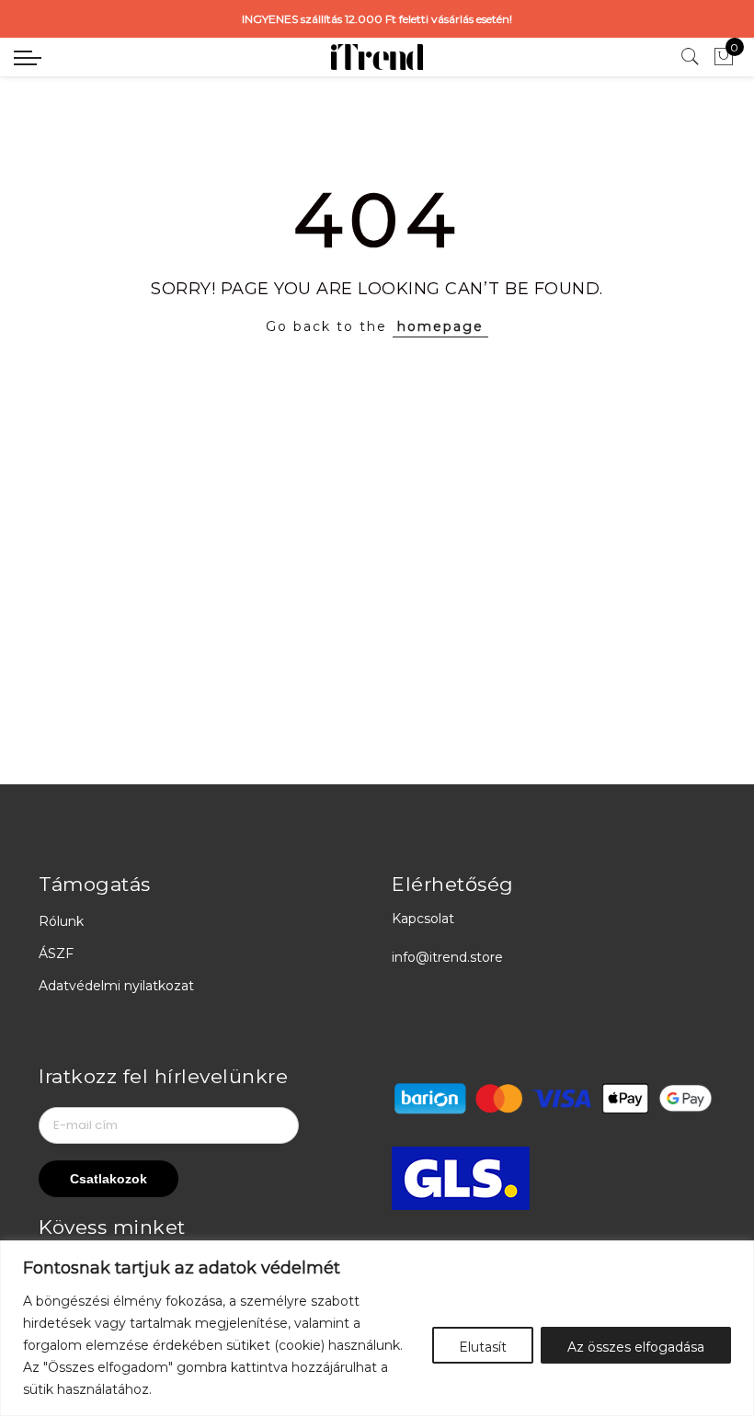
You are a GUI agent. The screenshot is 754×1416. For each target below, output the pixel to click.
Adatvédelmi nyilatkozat (116, 985)
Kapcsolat (423, 918)
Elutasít (483, 1347)
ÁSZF (56, 953)
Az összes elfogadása (635, 1347)
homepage (440, 326)
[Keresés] (690, 57)
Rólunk (61, 921)
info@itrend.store (447, 957)
